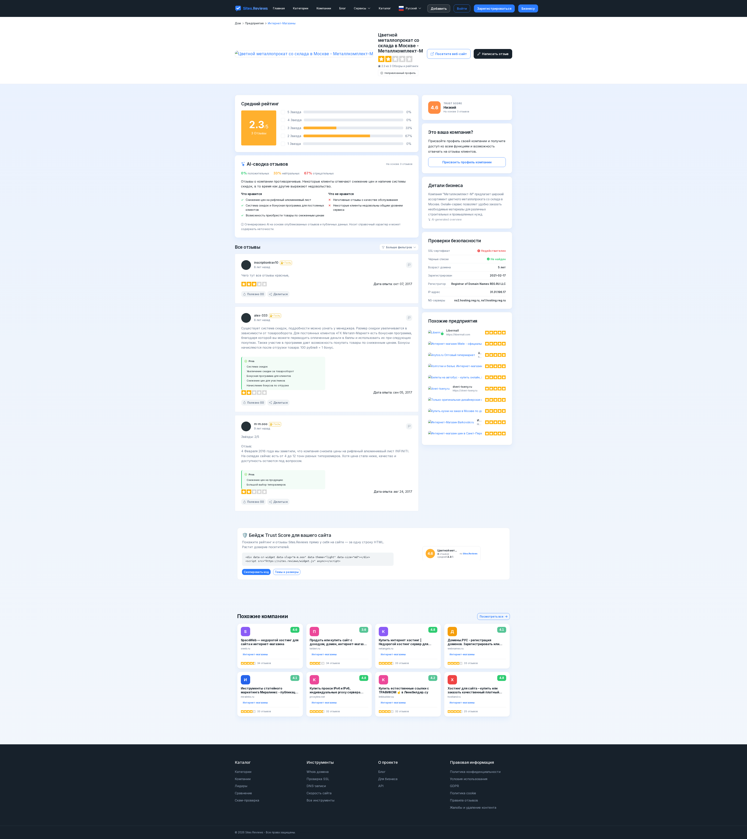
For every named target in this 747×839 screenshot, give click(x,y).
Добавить (439, 8)
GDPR (454, 786)
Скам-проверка (247, 800)
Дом (238, 23)
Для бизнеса (387, 779)
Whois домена (318, 772)
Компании (243, 779)
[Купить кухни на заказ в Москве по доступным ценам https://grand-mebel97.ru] (467, 411)
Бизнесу (528, 8)
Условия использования (468, 779)
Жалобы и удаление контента (473, 807)
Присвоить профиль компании (467, 162)
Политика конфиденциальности (475, 772)
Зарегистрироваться (494, 8)
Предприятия (254, 23)
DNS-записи (316, 786)
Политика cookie (463, 793)
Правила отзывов (464, 800)
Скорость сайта (319, 793)
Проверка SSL (318, 779)
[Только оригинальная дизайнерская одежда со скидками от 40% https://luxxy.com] (467, 400)
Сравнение (243, 793)
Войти (462, 8)
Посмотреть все (491, 616)
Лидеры (241, 786)
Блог (381, 772)
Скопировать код (256, 572)
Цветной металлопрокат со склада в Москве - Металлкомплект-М (400, 43)
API (381, 786)
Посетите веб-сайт (451, 54)
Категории (243, 772)
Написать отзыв (495, 54)
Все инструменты (320, 800)
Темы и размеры (287, 572)
